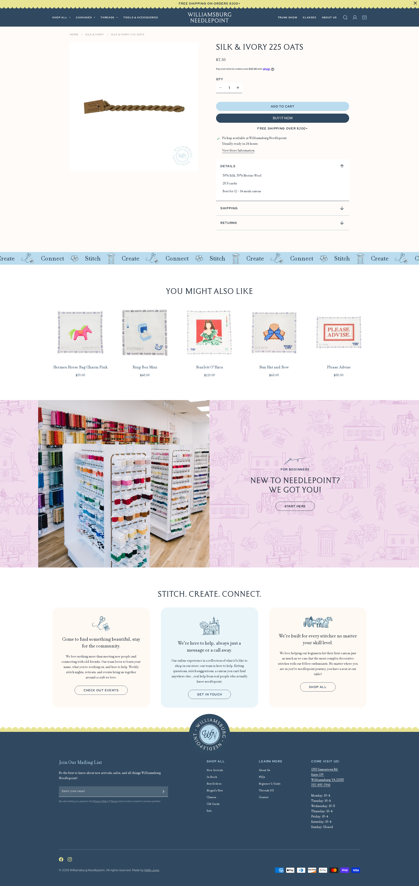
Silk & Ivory (94, 34)
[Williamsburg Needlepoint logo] (209, 734)
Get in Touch (209, 694)
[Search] (345, 17)
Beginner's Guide (270, 784)
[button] (364, 17)
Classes (211, 797)
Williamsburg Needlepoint (87, 870)
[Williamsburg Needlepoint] (209, 17)
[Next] (380, 337)
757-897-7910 (320, 785)
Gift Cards (213, 804)
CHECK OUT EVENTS (101, 690)
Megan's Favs (215, 790)
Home (74, 34)
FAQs (262, 777)
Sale (209, 811)
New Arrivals (215, 770)
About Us (264, 770)
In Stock (212, 777)
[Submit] (164, 791)
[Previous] (39, 337)
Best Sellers (214, 784)
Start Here (295, 506)
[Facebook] (63, 859)
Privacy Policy (100, 801)
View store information (238, 150)
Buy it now (283, 118)
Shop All (318, 687)
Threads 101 (266, 790)
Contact (263, 797)
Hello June (151, 870)
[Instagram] (72, 859)
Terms (113, 801)
